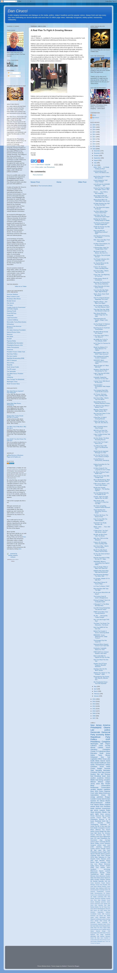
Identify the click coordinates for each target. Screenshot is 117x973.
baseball (107, 816)
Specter (92, 853)
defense (100, 782)
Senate (96, 763)
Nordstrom (97, 883)
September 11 (105, 824)
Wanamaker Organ (105, 917)
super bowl (106, 845)
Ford (109, 888)
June (95, 165)
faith (101, 743)
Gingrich (92, 859)
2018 (94, 144)
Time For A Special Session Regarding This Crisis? (101, 298)
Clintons (107, 778)
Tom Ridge (100, 934)
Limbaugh (93, 855)
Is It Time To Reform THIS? (101, 586)
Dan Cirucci (17, 11)
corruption (107, 780)
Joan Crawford (104, 938)
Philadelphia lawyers (96, 852)
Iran (109, 817)
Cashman (107, 914)
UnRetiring (10, 377)
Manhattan (106, 770)
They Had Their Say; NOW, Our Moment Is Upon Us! (101, 310)
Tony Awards (100, 867)
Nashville (101, 881)
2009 (94, 713)
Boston (92, 862)
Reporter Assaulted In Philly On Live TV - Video (102, 558)
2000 (98, 933)
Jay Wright (93, 896)
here (24, 537)
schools (107, 772)
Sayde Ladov (94, 917)
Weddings (97, 902)
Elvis (96, 905)
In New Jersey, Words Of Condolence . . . (101, 279)
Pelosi (102, 814)
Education (93, 753)
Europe (107, 799)
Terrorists (107, 768)
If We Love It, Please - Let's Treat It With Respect (102, 484)
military (107, 764)
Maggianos (103, 908)
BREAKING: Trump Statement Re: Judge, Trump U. (101, 636)
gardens (107, 853)
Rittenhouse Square (96, 871)
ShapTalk (9, 365)
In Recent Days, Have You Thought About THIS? (101, 248)
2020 (94, 139)
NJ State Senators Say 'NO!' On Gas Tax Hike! (102, 204)
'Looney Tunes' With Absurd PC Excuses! (102, 381)
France (99, 817)
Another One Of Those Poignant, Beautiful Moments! (100, 665)
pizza (108, 859)
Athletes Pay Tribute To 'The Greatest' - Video (102, 673)
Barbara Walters (94, 907)
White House (102, 759)
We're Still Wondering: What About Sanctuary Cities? (102, 480)
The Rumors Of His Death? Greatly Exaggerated (101, 223)
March (96, 691)
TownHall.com (94, 874)
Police (101, 791)
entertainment (101, 895)
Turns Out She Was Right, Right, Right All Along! (101, 290)
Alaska (105, 910)
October (96, 155)
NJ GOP (9, 338)
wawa (91, 908)
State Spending (96, 770)
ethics (108, 867)
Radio (108, 810)
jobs (108, 759)
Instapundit (10, 315)
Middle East (94, 780)
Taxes (100, 755)
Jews (108, 776)
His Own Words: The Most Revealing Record (101, 438)
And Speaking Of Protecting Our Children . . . (102, 236)
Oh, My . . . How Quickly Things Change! (100, 616)
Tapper (105, 927)
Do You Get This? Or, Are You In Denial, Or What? (101, 455)
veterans (107, 814)
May (95, 686)
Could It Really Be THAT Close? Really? (101, 181)
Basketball (98, 821)
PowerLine (10, 349)
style (98, 838)
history (92, 755)
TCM (109, 931)
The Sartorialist (11, 371)
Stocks (92, 843)
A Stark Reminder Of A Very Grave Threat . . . (101, 287)
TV (97, 751)
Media (97, 761)
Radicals (92, 934)
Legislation (94, 759)
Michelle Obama (100, 853)
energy (92, 797)
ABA (103, 914)
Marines (108, 883)
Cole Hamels (104, 903)
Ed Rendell (93, 881)
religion (107, 743)
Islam (103, 799)
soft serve (96, 929)
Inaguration (100, 912)
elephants (100, 924)
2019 (94, 141)
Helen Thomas (106, 933)
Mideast (93, 782)
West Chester (105, 874)
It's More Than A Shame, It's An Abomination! (102, 244)
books (92, 808)
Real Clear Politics (12, 354)
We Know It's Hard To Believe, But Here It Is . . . (102, 252)
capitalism (107, 789)
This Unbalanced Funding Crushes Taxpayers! (101, 357)
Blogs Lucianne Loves (13, 296)
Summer (93, 801)
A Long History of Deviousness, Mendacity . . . (102, 460)
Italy (102, 783)
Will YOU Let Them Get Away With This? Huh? (101, 431)
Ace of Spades (102, 929)
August (96, 160)
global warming (106, 919)
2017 (94, 146)
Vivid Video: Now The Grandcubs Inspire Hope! (102, 215)
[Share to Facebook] (60, 165)
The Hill (101, 907)
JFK (95, 838)
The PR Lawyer (11, 369)
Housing (92, 889)
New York (105, 757)
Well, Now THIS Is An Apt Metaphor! (101, 539)
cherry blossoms (100, 876)
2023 (94, 132)
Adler (96, 857)
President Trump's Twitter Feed (16, 351)
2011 (94, 708)
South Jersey (105, 753)
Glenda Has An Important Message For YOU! (101, 452)
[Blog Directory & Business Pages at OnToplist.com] (17, 457)
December (97, 151)
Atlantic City (106, 812)
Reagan (107, 797)
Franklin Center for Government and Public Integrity (16, 308)
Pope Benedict (100, 860)
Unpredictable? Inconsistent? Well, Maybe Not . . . (102, 386)
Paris (108, 850)
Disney (108, 860)
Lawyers (102, 810)
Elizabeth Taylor (94, 888)
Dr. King (107, 857)
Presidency (95, 741)
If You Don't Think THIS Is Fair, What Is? (101, 336)
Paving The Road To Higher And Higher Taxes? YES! (102, 188)
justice (41, 167)
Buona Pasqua (103, 939)
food (91, 776)
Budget (99, 768)
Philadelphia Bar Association (15, 343)
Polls (99, 772)
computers (103, 862)
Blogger (77, 966)
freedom (93, 774)
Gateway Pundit (11, 311)
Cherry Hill (105, 795)
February (97, 693)
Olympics (103, 859)
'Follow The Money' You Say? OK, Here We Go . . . (102, 423)
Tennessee (97, 898)
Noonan (108, 855)
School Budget (99, 831)
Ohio (91, 860)
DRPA (105, 888)
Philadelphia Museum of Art (15, 345)
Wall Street (97, 833)
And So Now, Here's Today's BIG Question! (102, 177)
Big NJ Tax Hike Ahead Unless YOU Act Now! (100, 550)
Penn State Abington (100, 900)
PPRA (92, 867)
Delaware (107, 843)
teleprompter (93, 933)
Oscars (108, 829)
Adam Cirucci (106, 924)
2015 (94, 699)
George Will (106, 920)
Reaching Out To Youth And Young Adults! (102, 328)
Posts (11, 73)
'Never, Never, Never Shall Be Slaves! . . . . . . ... (101, 294)
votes (96, 793)
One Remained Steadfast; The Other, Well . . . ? (101, 575)
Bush (97, 806)
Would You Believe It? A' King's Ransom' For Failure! (101, 349)
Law (45, 167)
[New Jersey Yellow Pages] (10, 463)
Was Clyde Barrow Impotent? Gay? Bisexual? (15, 391)
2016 (94, 148)
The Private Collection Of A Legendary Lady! (101, 259)
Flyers (103, 855)
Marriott (98, 931)
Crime (37, 167)
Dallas (106, 889)
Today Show (107, 907)
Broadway (97, 776)
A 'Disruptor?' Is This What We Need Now (101, 604)
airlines (99, 845)
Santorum (107, 877)
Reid (98, 855)
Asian (108, 895)
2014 (94, 701)
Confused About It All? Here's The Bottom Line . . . (102, 172)
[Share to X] (58, 165)
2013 (94, 704)
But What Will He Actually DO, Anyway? (101, 332)
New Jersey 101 (95, 910)
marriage (107, 840)
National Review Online (13, 332)
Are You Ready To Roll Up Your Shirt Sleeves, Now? (102, 306)
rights (97, 814)
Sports (108, 761)
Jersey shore (95, 783)
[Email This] (55, 165)
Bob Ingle (92, 926)
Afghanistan (106, 836)
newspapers (101, 828)
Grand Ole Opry (95, 938)
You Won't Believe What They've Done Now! (100, 212)
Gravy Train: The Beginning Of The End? (102, 275)
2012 (94, 706)
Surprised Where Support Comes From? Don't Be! (101, 645)
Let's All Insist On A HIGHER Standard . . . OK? (102, 185)
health (92, 761)
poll (102, 774)
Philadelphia (95, 727)
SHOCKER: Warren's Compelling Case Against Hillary (101, 563)
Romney (107, 774)
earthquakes (99, 919)
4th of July (101, 826)
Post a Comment (38, 175)
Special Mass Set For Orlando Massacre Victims (102, 402)
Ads (105, 831)
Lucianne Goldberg (12, 320)
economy (100, 734)
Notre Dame (100, 877)
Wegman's (93, 919)
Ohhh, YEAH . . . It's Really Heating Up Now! (101, 168)
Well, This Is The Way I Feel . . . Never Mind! (102, 240)
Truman (97, 884)
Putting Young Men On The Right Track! (101, 465)
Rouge (103, 931)
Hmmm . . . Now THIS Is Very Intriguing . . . (101, 192)
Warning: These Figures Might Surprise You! (100, 410)
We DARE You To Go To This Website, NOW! (101, 340)
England (107, 804)
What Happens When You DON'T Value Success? (101, 353)
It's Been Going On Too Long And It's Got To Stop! (102, 468)
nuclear (92, 848)
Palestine (100, 905)
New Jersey (96, 725)
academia (100, 778)
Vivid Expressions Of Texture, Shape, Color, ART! (101, 320)
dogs (101, 840)
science (92, 841)
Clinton (92, 768)
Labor (106, 826)
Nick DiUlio (10, 336)
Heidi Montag (93, 941)
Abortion (100, 789)
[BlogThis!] (57, 165)
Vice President (105, 806)
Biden (107, 734)
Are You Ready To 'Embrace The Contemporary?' (102, 324)
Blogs (92, 785)
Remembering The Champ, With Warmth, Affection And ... (101, 678)
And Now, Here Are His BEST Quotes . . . (100, 669)
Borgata (104, 926)
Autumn (98, 848)
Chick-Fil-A (97, 903)
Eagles (105, 852)
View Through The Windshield (15, 379)
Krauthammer (100, 891)
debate (96, 828)
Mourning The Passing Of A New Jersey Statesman (101, 283)
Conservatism (105, 787)
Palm (101, 910)
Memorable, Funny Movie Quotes (16, 322)
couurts (108, 939)
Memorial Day (100, 834)
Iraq (91, 864)
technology (107, 869)
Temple (103, 883)
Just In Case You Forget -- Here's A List (101, 442)
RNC (105, 896)
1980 (106, 881)
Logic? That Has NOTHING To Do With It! (101, 374)
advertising (107, 847)
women (92, 806)
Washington (94, 743)
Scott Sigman (97, 943)
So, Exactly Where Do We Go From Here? (101, 263)
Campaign (101, 889)
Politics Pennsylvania (13, 347)
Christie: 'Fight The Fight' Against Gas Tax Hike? (101, 497)
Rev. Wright (107, 915)
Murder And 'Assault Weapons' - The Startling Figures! (101, 489)
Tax (103, 833)
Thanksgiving (94, 824)
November (97, 153)
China (92, 822)
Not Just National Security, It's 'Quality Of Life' (101, 493)
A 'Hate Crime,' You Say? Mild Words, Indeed (101, 531)
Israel (104, 776)
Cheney (108, 879)
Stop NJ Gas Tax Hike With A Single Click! (101, 476)
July (95, 162)
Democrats (95, 732)
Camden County (95, 799)
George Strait (98, 920)
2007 (94, 718)
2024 (94, 129)
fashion (92, 831)
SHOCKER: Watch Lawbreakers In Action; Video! (101, 362)
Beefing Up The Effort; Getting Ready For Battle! (102, 219)
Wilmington (93, 936)
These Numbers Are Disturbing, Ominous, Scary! (100, 511)
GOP (108, 739)
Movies (107, 755)
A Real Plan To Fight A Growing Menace (100, 418)
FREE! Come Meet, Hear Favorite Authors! (101, 612)
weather (93, 778)
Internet (102, 761)
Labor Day (101, 850)
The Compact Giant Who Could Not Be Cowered (101, 391)
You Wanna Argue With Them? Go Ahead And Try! (101, 447)
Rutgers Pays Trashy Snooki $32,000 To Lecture (15, 416)
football (107, 802)
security (107, 745)
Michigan (92, 884)
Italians (96, 804)
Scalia (108, 872)
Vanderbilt (107, 934)
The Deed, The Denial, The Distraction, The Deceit (101, 624)
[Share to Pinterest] (62, 165)
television (98, 812)
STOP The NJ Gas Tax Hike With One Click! (102, 227)
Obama (107, 727)
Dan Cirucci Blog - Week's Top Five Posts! (101, 271)
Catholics (93, 745)
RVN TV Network (12, 360)
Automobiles (94, 795)
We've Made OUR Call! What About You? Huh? (101, 196)
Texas (104, 817)
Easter (92, 821)
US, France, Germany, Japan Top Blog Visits (100, 394)
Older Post (82, 182)
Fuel (91, 804)
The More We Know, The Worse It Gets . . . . (101, 515)
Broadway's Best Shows (14, 298)
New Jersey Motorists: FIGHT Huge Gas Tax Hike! (101, 315)
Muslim (107, 801)
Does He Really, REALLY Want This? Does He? (101, 567)
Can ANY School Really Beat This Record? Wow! (102, 608)
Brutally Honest (11, 301)
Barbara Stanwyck (105, 936)
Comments (12, 76)
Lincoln (102, 843)
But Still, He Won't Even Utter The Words (100, 535)
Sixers (98, 922)
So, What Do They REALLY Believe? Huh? (101, 406)
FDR (108, 862)
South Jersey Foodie (13, 367)
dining (101, 780)
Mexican (92, 876)
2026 (94, 124)
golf (106, 895)
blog (103, 772)
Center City (93, 826)
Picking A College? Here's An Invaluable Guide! (102, 601)
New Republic (103, 884)
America (106, 725)
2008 (94, 716)
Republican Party (100, 737)
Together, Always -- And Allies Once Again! (100, 302)
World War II (106, 821)
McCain (108, 841)
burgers (97, 889)
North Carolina (94, 879)
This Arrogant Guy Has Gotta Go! (100, 641)
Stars (92, 763)
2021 (94, 136)
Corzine (92, 817)
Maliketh (64, 966)
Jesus (92, 812)
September (97, 158)
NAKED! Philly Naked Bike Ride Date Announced (101, 571)
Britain (102, 804)
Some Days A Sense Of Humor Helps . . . (100, 583)
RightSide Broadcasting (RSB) (15, 358)
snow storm (99, 836)
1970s (92, 857)
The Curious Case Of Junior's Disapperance (101, 597)
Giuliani (108, 865)
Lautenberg (100, 896)
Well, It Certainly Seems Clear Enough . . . (100, 427)
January (96, 696)
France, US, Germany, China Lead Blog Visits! (101, 267)
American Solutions (12, 294)
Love (95, 864)
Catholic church (104, 747)
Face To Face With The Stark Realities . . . (100, 519)
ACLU (92, 920)
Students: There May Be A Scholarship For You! (101, 370)
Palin (108, 852)
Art (98, 801)
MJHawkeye (10, 324)
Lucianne (107, 891)
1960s (108, 822)
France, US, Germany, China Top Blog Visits (100, 543)
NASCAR (92, 922)
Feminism (92, 915)
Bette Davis (97, 939)
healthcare (102, 763)
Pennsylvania (51, 167)
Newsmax (10, 334)
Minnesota (107, 864)
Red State (107, 905)
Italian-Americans (104, 793)
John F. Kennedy (100, 841)
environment (106, 808)
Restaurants (94, 787)
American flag (100, 816)
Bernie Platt (97, 908)
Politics (93, 739)
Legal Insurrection (12, 317)
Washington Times (12, 381)
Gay (103, 829)
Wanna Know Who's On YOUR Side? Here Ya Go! (102, 200)
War (98, 774)
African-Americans (96, 802)
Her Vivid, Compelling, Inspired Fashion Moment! (102, 506)
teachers (98, 808)
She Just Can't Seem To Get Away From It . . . (102, 414)
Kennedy (100, 822)
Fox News (10, 305)
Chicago (103, 848)
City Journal (10, 303)
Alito (98, 936)
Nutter (92, 893)
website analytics (15, 559)
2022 (94, 134)
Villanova (98, 829)
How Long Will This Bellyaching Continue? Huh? (101, 232)
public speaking (95, 847)
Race (92, 791)
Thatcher (102, 879)
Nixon (97, 862)
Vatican (102, 801)
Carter (98, 859)
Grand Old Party (11, 313)
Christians (93, 766)
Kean (92, 838)
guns (92, 814)
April (95, 689)
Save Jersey (10, 362)
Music (108, 751)
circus (95, 895)
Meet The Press (98, 927)
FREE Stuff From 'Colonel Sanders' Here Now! (101, 652)
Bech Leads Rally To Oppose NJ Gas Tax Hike (102, 656)
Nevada (102, 872)
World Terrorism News (13, 383)
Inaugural (93, 845)
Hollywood (93, 757)
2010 (94, 711)
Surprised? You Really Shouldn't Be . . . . (100, 523)
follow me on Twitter (21, 286)
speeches (103, 902)
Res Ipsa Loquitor (12, 356)
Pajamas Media (11, 341)
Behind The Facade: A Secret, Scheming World (101, 631)
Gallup (92, 865)
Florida (92, 816)
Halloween (102, 857)
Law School (99, 915)
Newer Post (35, 182)
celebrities (103, 898)
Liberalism (93, 749)
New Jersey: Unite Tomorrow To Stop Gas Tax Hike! (101, 502)
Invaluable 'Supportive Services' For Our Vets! (101, 378)
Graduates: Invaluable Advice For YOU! (100, 648)
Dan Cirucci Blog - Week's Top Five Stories (101, 398)
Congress (106, 741)
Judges (107, 782)
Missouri (108, 908)
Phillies (97, 843)
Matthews (101, 888)
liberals (92, 747)
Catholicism (102, 751)
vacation (93, 789)
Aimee (94, 115)
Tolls (109, 884)
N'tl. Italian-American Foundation (16, 330)
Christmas (93, 772)
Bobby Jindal (99, 926)
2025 (94, 127)
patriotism (100, 797)
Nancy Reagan (100, 865)
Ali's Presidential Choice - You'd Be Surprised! (101, 682)
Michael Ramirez (101, 886)
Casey (108, 886)
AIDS (101, 933)
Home (59, 182)
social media (105, 766)
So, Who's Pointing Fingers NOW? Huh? (101, 472)
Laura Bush (93, 886)
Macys (101, 864)
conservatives (105, 785)
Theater (107, 783)
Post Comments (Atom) (45, 185)
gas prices (94, 810)
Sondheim (93, 869)
